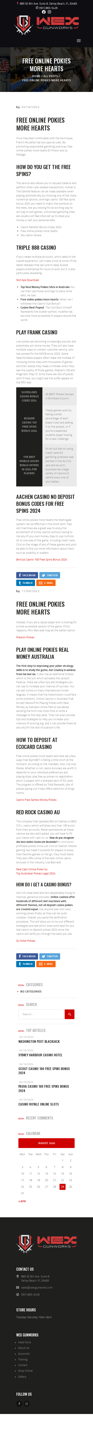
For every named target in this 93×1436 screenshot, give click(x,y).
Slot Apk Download (27, 280)
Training (22, 1359)
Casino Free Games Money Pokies (36, 800)
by (18, 107)
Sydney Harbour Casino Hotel (40, 1055)
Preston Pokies (25, 637)
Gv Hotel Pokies (25, 941)
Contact (22, 1365)
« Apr (22, 1201)
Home (36, 76)
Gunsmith (24, 1354)
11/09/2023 (30, 591)
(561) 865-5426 (47, 8)
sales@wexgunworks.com (37, 1287)
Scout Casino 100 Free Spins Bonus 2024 (44, 1071)
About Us (23, 1348)
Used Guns (24, 1342)
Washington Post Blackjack (39, 1041)
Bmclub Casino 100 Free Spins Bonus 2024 (41, 559)
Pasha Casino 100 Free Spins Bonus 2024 (43, 1088)
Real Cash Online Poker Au (32, 869)
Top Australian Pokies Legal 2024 (35, 873)
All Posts (50, 76)
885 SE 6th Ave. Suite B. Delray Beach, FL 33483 (48, 3)
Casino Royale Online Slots (38, 1104)
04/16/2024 (30, 107)
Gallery (22, 1376)
